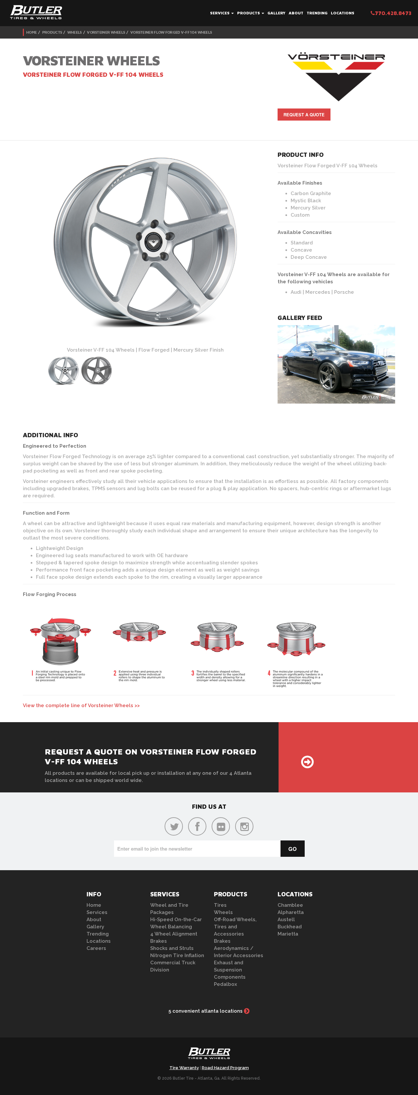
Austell (286, 919)
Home (31, 32)
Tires (220, 905)
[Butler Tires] (209, 1055)
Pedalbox (225, 984)
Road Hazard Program (225, 1067)
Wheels (74, 32)
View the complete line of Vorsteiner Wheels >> (81, 705)
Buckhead (290, 927)
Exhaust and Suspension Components (230, 970)
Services (220, 12)
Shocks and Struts (172, 948)
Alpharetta (291, 912)
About (296, 12)
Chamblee (290, 905)
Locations (342, 12)
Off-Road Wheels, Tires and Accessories (235, 927)
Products (249, 12)
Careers (96, 948)
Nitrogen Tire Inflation (177, 955)
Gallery (276, 12)
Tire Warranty (184, 1067)
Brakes (158, 941)
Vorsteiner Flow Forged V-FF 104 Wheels (171, 32)
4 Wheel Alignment (173, 934)
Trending (317, 12)
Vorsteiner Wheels (106, 32)
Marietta (288, 934)
